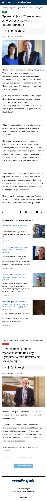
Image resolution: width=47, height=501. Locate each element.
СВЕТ (4, 11)
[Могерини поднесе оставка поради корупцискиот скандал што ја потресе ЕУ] (39, 253)
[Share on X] (12, 31)
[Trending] (23, 2)
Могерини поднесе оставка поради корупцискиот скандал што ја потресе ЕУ (16, 250)
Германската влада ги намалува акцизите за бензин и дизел (14, 226)
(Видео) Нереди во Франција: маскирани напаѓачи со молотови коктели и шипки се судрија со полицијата (15, 305)
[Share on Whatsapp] (15, 31)
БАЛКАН (5, 344)
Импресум (23, 497)
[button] (4, 2)
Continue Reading (24, 465)
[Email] (19, 31)
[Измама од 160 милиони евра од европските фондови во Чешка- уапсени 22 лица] (39, 280)
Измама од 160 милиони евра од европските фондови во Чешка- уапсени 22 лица (14, 277)
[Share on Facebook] (8, 31)
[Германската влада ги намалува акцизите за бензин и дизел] (39, 231)
